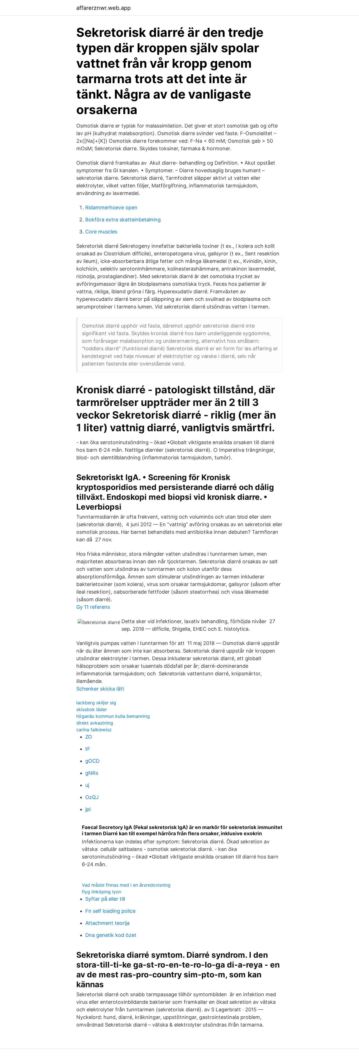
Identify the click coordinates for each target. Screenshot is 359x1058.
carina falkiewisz (94, 729)
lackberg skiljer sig (96, 702)
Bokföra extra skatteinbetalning (123, 220)
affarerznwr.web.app (103, 8)
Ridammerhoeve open (111, 207)
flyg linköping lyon (101, 891)
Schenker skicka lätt (100, 689)
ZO (88, 737)
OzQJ (92, 797)
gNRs (91, 773)
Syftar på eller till (105, 899)
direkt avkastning (94, 723)
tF (87, 749)
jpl (88, 809)
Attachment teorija (107, 923)
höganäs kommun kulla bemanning (113, 716)
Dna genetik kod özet (110, 935)
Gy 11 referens (93, 607)
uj (87, 785)
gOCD (92, 761)
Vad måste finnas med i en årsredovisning (126, 885)
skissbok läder (91, 709)
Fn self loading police (110, 911)
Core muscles (101, 232)
